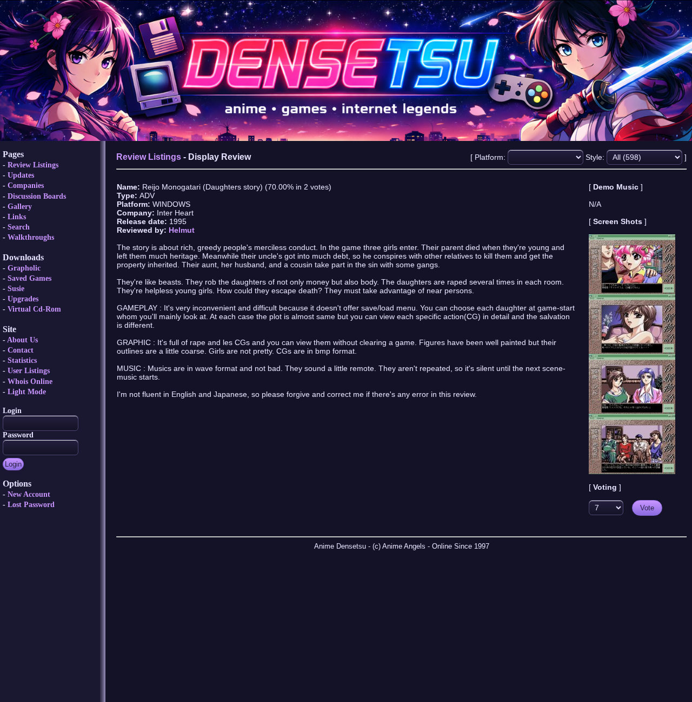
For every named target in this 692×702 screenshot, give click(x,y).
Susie (16, 289)
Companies (26, 185)
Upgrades (23, 299)
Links (17, 217)
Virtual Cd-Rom (34, 309)
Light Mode (27, 392)
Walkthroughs (31, 237)
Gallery (20, 206)
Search (19, 227)
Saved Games (29, 278)
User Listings (29, 371)
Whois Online (30, 381)
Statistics (22, 360)
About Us (22, 340)
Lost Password (31, 505)
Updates (21, 175)
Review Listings (33, 165)
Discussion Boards (37, 196)
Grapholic (24, 268)
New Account (29, 494)
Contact (21, 350)
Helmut (182, 230)
